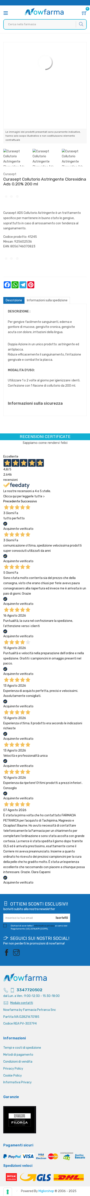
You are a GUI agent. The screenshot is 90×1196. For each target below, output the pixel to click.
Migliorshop (46, 1191)
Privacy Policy (13, 1068)
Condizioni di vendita (17, 1061)
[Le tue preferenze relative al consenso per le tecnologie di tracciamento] (7, 1192)
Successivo (29, 501)
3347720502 (29, 990)
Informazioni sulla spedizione (47, 300)
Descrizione (14, 300)
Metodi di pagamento (18, 1055)
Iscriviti (62, 918)
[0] (84, 13)
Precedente (11, 501)
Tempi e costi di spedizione (22, 1048)
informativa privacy (44, 925)
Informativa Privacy (17, 1082)
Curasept (9, 174)
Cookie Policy (12, 1075)
